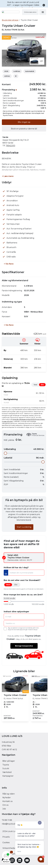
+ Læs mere (8, 176)
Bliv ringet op (24, 122)
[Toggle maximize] (43, 36)
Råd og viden (8, 794)
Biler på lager (8, 761)
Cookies (6, 842)
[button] (6, 857)
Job (4, 809)
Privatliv (6, 837)
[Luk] (44, 5)
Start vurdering (24, 527)
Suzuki (5, 768)
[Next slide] (12, 61)
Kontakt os (7, 801)
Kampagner (8, 776)
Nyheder (6, 797)
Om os (5, 805)
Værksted (7, 772)
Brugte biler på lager (10, 20)
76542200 (10, 145)
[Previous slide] (6, 61)
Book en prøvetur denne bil (24, 129)
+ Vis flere (9, 264)
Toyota (5, 765)
